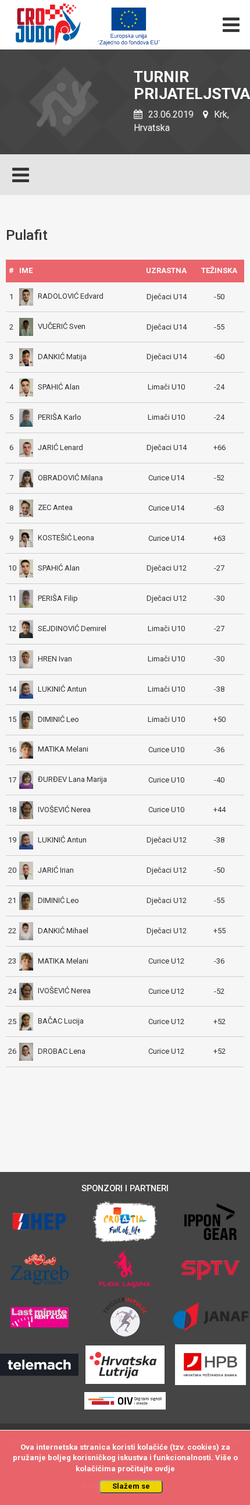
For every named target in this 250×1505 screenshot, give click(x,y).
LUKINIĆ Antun (62, 689)
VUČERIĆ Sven (61, 326)
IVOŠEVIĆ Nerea (64, 809)
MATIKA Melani (63, 749)
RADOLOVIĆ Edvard (70, 296)
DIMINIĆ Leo (58, 719)
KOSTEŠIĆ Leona (66, 537)
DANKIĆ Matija (62, 356)
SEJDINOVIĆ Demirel (72, 628)
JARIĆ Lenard (60, 447)
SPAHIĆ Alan (59, 387)
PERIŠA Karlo (59, 417)
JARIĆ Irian (56, 870)
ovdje (165, 1468)
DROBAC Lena (61, 1051)
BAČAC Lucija (61, 1021)
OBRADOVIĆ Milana (70, 477)
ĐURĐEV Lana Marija (72, 779)
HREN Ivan (55, 658)
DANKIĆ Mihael (63, 930)
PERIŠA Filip (58, 598)
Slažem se (131, 1486)
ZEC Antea (55, 507)
